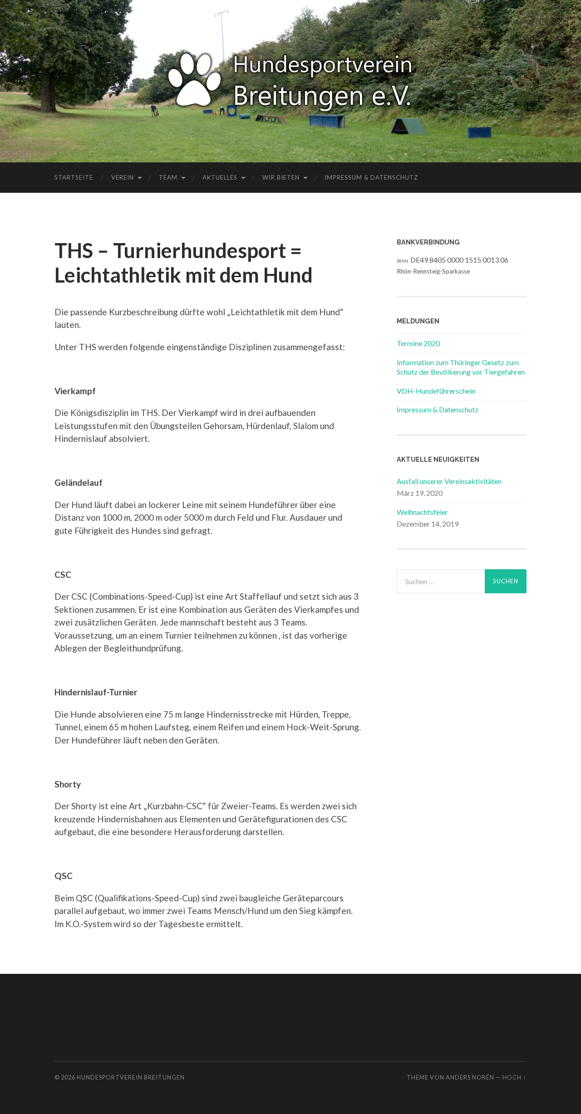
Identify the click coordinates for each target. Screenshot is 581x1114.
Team (168, 177)
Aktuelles (219, 177)
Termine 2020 (418, 343)
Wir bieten (281, 177)
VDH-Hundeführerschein (436, 390)
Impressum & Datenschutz (371, 177)
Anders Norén (470, 1077)
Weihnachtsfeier (422, 512)
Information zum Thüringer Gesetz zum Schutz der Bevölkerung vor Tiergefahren (461, 367)
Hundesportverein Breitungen (131, 1077)
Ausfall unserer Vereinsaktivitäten (449, 481)
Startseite (73, 177)
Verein (122, 177)
